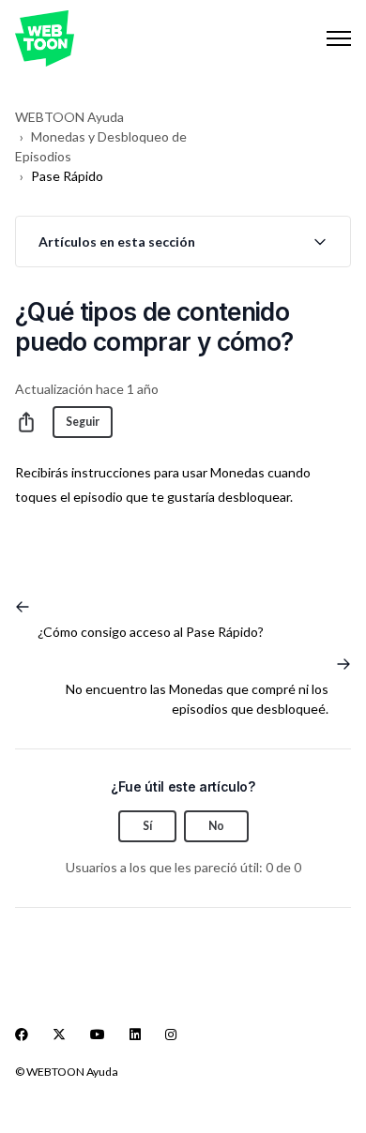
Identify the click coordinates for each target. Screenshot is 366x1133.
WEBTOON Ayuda (69, 117)
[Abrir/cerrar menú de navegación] (338, 38)
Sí (147, 826)
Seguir (82, 422)
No (216, 826)
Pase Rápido (67, 176)
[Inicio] (44, 38)
